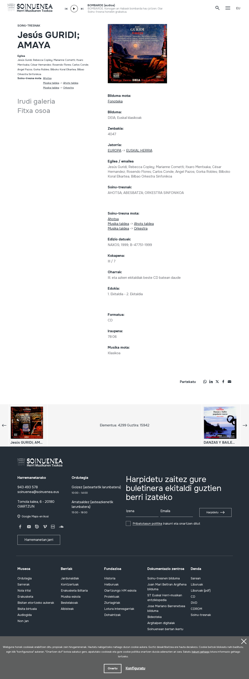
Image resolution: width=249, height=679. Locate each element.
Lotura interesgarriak (119, 609)
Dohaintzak (112, 615)
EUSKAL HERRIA (139, 150)
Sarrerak (23, 584)
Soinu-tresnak (28, 25)
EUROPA (114, 150)
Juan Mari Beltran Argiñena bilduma (166, 587)
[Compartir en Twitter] (217, 381)
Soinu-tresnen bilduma (163, 578)
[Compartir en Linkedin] (211, 381)
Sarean (196, 578)
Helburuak (111, 584)
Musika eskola (70, 597)
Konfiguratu (135, 668)
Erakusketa (25, 597)
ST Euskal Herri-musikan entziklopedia (164, 597)
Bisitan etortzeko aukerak (35, 603)
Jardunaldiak (70, 578)
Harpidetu (212, 512)
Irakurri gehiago (201, 651)
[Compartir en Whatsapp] (205, 381)
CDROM (196, 609)
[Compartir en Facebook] (223, 381)
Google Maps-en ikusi (35, 516)
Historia (109, 578)
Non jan (23, 621)
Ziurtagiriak (112, 603)
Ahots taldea (70, 83)
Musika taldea (51, 83)
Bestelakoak (69, 603)
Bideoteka (154, 617)
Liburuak (197, 584)
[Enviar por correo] (229, 381)
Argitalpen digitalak (161, 623)
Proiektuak (111, 597)
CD (193, 597)
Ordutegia (24, 578)
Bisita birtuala (27, 609)
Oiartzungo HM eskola (120, 590)
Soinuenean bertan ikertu (165, 629)
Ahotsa (47, 78)
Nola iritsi (24, 590)
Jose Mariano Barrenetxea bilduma (166, 608)
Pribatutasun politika (147, 523)
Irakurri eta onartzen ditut (166, 523)
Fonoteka (115, 101)
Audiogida (24, 615)
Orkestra (68, 87)
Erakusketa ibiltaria (74, 590)
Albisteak (67, 609)
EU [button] (238, 8)
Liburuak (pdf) (201, 590)
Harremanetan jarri (38, 540)
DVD (194, 603)
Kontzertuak (70, 584)
